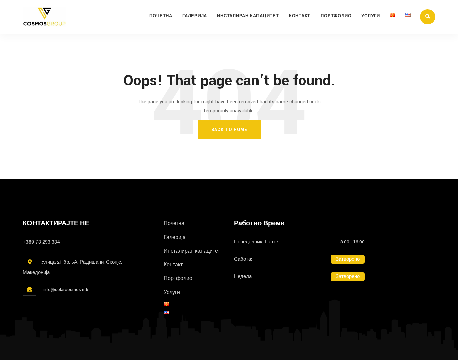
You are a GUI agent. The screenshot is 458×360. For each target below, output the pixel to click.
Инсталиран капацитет (248, 16)
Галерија (194, 16)
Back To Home (229, 129)
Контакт (299, 16)
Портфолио (336, 16)
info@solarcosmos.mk (64, 289)
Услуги (370, 16)
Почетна (160, 16)
